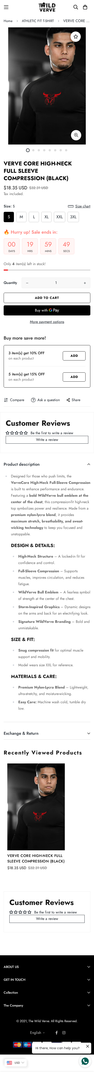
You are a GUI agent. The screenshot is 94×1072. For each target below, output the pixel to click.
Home (8, 20)
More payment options (47, 321)
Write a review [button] (47, 439)
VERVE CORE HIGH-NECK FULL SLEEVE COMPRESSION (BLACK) (36, 858)
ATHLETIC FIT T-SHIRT (38, 20)
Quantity (10, 282)
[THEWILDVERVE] (47, 7)
